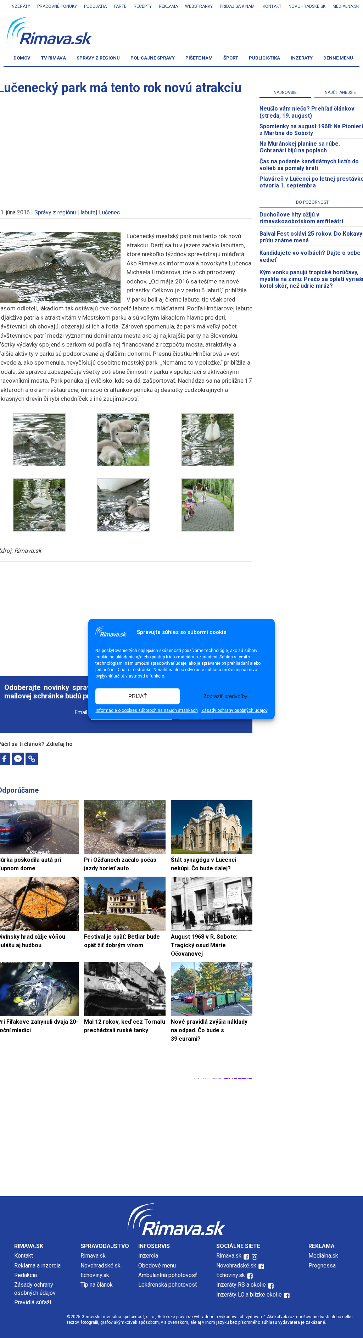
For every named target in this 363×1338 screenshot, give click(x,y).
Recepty (143, 6)
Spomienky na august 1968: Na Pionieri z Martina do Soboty (311, 129)
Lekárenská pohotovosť (168, 1284)
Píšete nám (199, 58)
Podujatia (95, 6)
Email (81, 712)
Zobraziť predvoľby (225, 696)
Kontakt (272, 6)
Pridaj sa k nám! (238, 6)
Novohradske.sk (307, 6)
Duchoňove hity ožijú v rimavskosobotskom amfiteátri (301, 218)
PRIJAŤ (137, 696)
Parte (120, 6)
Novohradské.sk (100, 1265)
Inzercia (148, 1255)
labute (88, 212)
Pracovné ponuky (57, 6)
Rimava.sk (93, 1255)
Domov (21, 58)
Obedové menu (157, 1265)
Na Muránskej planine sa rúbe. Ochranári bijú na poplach (299, 147)
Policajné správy (152, 58)
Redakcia (25, 1275)
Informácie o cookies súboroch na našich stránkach (147, 710)
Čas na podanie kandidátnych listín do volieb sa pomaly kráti (309, 165)
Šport (230, 58)
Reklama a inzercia (37, 1265)
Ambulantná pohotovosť (168, 1275)
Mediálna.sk (346, 6)
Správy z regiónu (98, 58)
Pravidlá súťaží (32, 1302)
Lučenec (109, 212)
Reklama (168, 6)
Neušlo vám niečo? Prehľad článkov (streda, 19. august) (306, 112)
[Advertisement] (124, 614)
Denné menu (338, 58)
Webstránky (199, 6)
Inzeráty (20, 6)
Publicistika (264, 58)
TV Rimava (53, 58)
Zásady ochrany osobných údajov (234, 710)
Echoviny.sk (94, 1275)
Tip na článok (96, 1284)
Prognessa (322, 1265)
